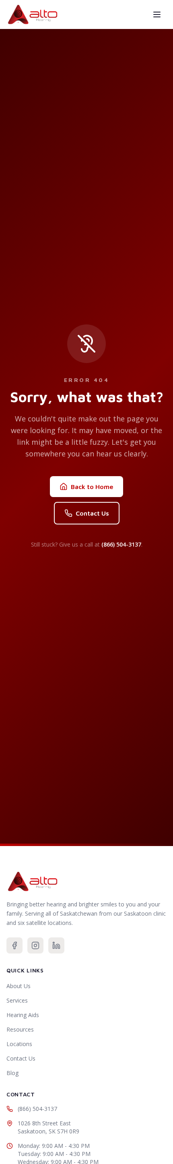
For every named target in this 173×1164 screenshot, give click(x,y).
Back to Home (92, 486)
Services (17, 1000)
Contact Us (92, 513)
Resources (20, 1029)
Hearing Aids (22, 1015)
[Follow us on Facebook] (14, 945)
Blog (12, 1073)
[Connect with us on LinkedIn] (56, 945)
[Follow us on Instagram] (35, 945)
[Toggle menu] (157, 14)
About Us (18, 986)
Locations (19, 1044)
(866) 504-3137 (121, 544)
